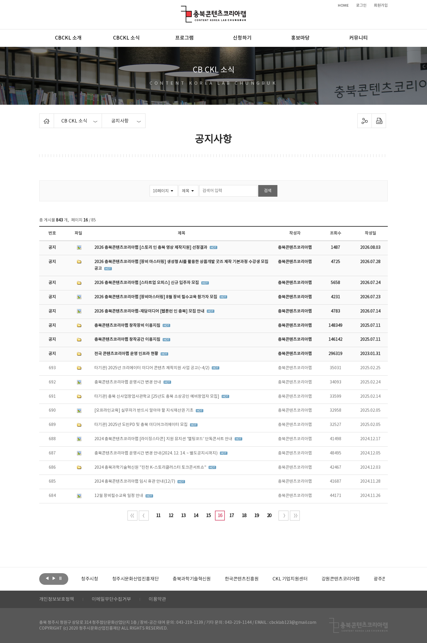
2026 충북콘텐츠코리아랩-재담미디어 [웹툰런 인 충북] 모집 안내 (149, 311)
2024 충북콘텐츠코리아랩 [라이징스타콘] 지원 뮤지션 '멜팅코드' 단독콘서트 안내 (163, 439)
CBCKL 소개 (68, 38)
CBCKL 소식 (126, 38)
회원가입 (381, 5)
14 (196, 515)
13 (183, 515)
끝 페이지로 (295, 516)
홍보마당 (300, 38)
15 (208, 515)
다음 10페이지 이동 (283, 516)
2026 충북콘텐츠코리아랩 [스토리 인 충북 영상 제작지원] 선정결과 (151, 247)
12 (171, 515)
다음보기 (54, 578)
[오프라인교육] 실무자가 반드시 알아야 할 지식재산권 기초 (144, 410)
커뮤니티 (358, 38)
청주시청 (89, 579)
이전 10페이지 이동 (144, 516)
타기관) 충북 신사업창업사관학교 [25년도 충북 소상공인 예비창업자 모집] (157, 396)
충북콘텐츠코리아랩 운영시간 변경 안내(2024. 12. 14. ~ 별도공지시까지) (156, 453)
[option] (89, 579)
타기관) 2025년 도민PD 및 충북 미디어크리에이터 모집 (141, 424)
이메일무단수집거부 (111, 599)
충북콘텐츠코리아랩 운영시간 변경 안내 (128, 382)
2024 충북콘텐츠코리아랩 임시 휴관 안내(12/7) (135, 481)
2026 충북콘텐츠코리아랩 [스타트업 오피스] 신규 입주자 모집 (147, 282)
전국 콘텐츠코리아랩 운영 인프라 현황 (126, 353)
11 (158, 515)
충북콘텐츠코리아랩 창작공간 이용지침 (127, 339)
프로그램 (184, 38)
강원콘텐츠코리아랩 (341, 579)
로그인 (361, 5)
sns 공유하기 (364, 120)
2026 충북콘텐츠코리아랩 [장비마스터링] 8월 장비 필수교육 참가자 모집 (156, 297)
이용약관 (157, 599)
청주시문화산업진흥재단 (135, 579)
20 (269, 515)
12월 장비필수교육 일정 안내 (119, 495)
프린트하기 (379, 120)
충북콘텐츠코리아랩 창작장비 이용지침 (127, 325)
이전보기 (47, 578)
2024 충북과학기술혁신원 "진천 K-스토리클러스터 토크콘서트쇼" (150, 467)
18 (244, 515)
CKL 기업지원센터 (289, 579)
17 (231, 515)
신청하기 (242, 38)
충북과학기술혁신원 (192, 579)
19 (256, 515)
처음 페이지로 (132, 516)
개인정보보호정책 (56, 599)
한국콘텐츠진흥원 (242, 579)
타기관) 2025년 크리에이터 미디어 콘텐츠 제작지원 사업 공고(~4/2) (152, 368)
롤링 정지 (60, 578)
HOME (343, 5)
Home (41, 117)
